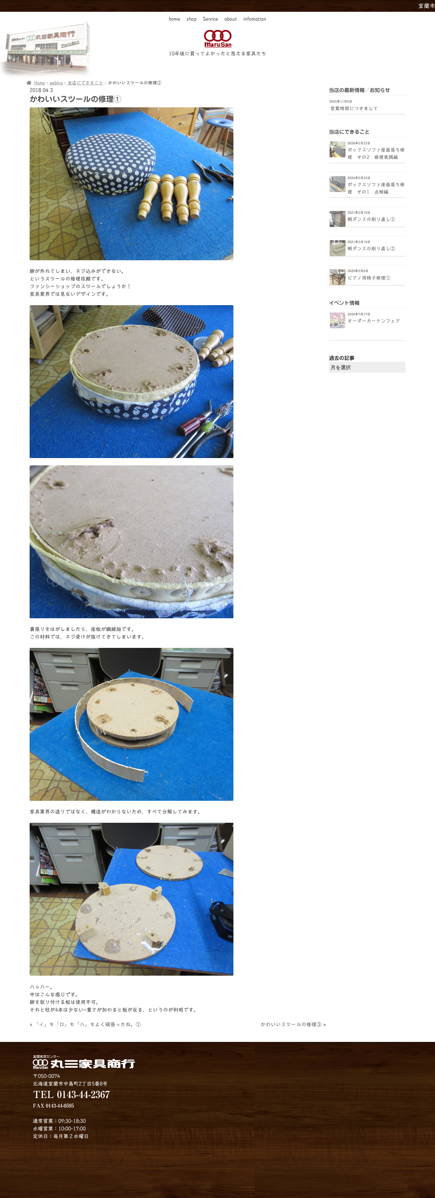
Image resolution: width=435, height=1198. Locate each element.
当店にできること (85, 83)
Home (39, 83)
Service (210, 18)
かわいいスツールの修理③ (291, 1024)
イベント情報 (344, 302)
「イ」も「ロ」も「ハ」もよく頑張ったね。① (87, 1024)
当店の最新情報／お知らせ (359, 90)
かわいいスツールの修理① (75, 99)
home (174, 18)
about (231, 18)
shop (191, 18)
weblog (56, 83)
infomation (254, 18)
